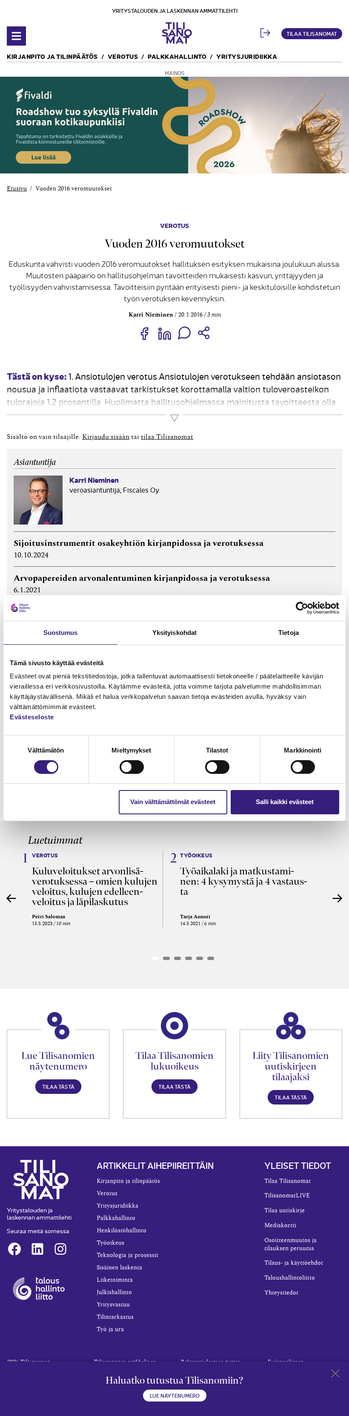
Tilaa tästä (58, 1086)
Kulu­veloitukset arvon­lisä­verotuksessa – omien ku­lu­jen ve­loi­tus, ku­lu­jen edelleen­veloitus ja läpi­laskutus (94, 886)
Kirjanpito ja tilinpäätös (52, 56)
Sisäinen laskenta (119, 1268)
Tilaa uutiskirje (284, 1211)
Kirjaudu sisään (105, 436)
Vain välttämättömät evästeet (172, 801)
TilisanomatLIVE (287, 1196)
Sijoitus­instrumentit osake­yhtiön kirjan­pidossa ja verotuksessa (138, 543)
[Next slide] (337, 898)
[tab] (155, 958)
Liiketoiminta (115, 1280)
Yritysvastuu (113, 1305)
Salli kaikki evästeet (285, 801)
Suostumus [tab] (60, 632)
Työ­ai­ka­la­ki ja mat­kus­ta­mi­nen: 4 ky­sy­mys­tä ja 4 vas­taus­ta (243, 881)
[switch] (132, 767)
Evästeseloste (32, 717)
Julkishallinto (114, 1292)
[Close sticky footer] (335, 1375)
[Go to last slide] (11, 898)
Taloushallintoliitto (289, 1278)
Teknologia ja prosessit (127, 1255)
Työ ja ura (110, 1329)
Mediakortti (280, 1226)
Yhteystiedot (281, 1293)
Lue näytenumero (175, 1395)
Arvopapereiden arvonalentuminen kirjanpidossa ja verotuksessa (142, 578)
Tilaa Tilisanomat (311, 33)
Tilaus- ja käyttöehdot (293, 1263)
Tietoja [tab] (288, 632)
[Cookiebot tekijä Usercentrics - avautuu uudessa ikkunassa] (302, 607)
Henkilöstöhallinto (121, 1231)
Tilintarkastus (115, 1317)
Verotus (123, 56)
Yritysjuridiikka (246, 56)
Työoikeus (110, 1243)
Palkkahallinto (177, 56)
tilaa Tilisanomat (167, 436)
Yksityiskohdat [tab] (174, 632)
